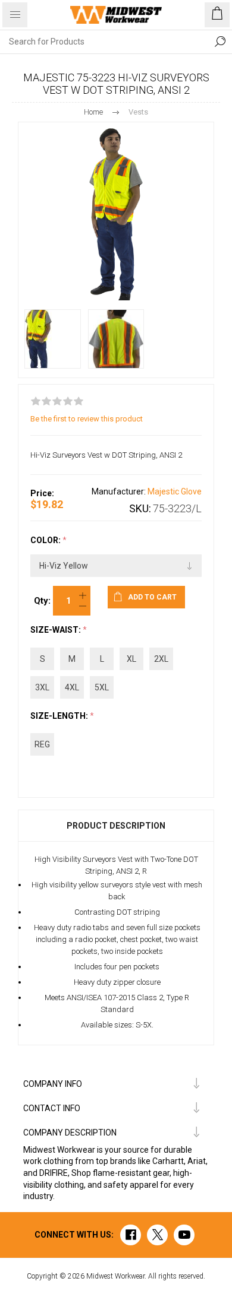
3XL (42, 687)
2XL (161, 659)
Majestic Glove (175, 491)
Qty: (42, 600)
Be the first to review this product (86, 418)
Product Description (116, 825)
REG (42, 744)
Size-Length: (60, 716)
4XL (72, 687)
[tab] (116, 826)
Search (220, 41)
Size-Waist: (56, 630)
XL (131, 659)
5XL (102, 687)
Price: (42, 493)
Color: (46, 540)
